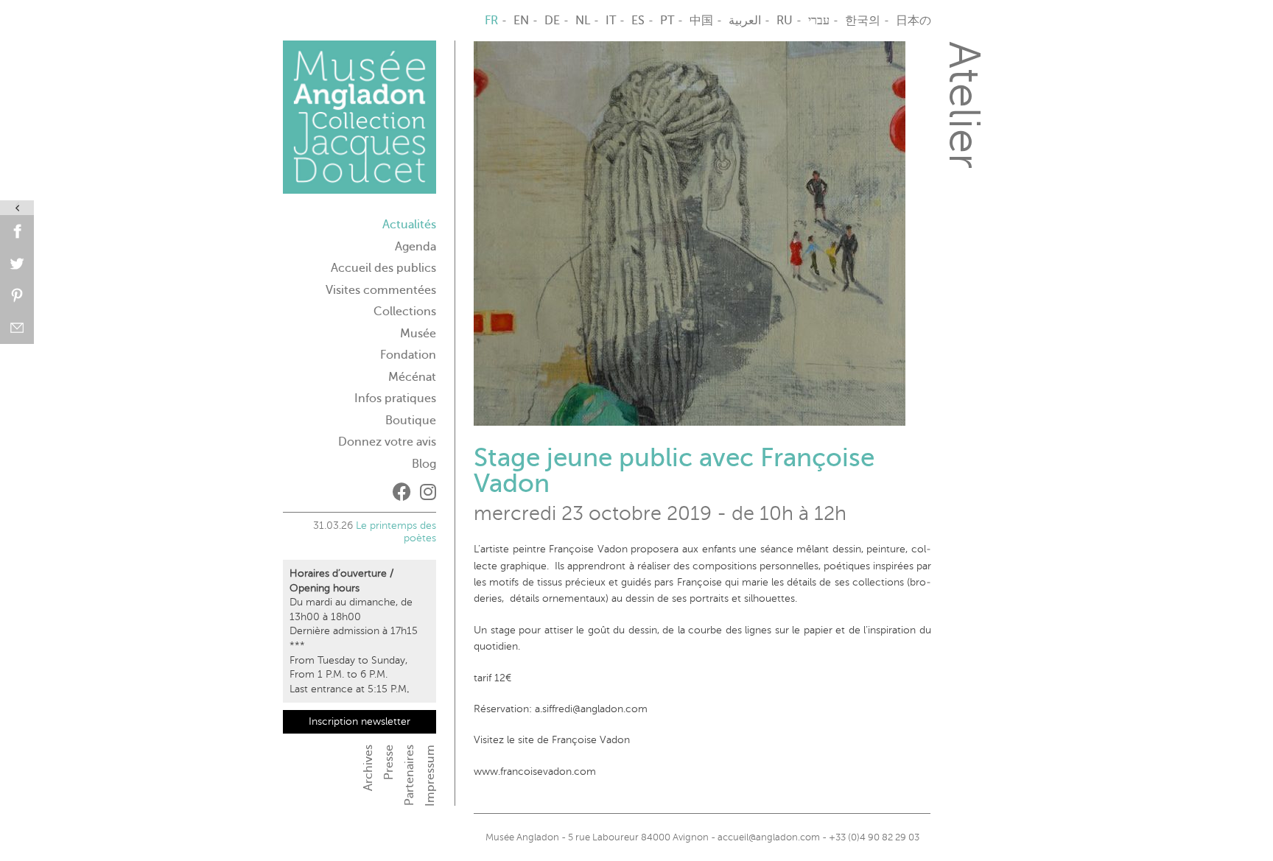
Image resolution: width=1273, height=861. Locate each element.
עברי (819, 20)
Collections (405, 311)
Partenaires (409, 775)
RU (784, 20)
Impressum (430, 775)
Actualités (409, 224)
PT (667, 20)
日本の (913, 20)
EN (521, 20)
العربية (745, 20)
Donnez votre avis (387, 442)
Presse (389, 762)
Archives (368, 768)
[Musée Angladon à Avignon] (359, 123)
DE (552, 20)
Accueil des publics (383, 268)
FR (491, 20)
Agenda (415, 246)
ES (638, 20)
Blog (424, 464)
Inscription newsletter (359, 721)
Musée (418, 333)
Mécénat (412, 377)
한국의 (862, 20)
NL (582, 20)
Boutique (410, 420)
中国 (701, 20)
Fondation (408, 355)
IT (611, 20)
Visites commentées (381, 290)
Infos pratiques (395, 398)
